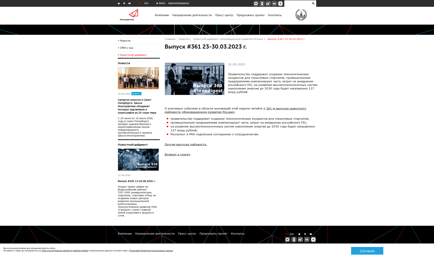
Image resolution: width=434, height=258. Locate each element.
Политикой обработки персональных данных (151, 250)
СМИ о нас (126, 47)
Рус (140, 3)
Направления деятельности (192, 15)
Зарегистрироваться (178, 3)
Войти (162, 3)
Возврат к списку (177, 154)
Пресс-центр (224, 15)
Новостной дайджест (133, 54)
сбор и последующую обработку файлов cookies (65, 250)
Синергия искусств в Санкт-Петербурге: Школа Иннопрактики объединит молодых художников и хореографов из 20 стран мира (137, 106)
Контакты (275, 15)
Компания (162, 15)
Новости (125, 40)
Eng (146, 3)
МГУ (301, 16)
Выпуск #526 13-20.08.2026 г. (137, 181)
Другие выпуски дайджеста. (186, 144)
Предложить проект (251, 15)
